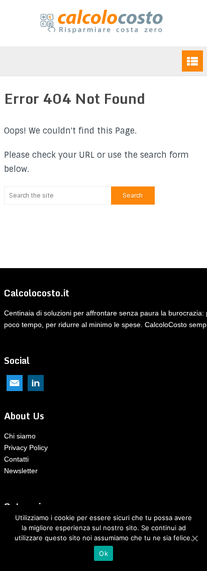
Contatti (16, 459)
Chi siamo (20, 436)
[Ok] (194, 538)
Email (15, 383)
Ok (103, 553)
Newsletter (21, 471)
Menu (192, 61)
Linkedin (36, 383)
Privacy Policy (26, 447)
